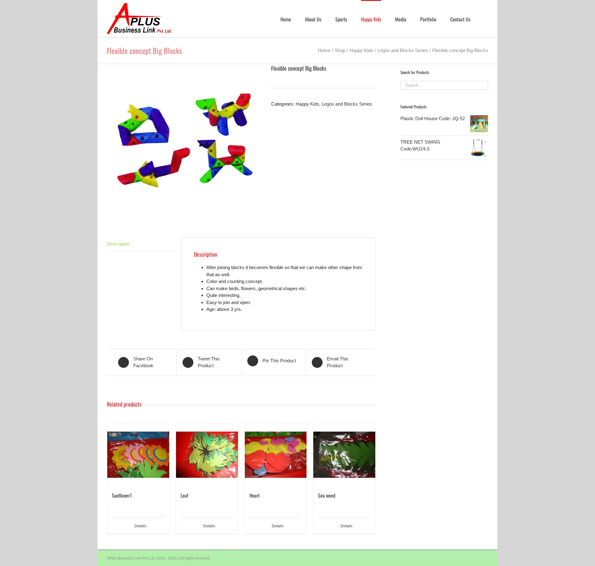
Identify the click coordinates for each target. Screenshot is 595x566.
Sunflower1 (122, 495)
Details (140, 526)
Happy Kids (307, 104)
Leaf (184, 495)
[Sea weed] (344, 455)
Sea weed (326, 495)
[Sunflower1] (138, 455)
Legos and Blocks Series (347, 104)
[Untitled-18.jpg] (184, 141)
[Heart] (276, 455)
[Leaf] (207, 455)
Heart (254, 495)
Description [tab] (118, 243)
